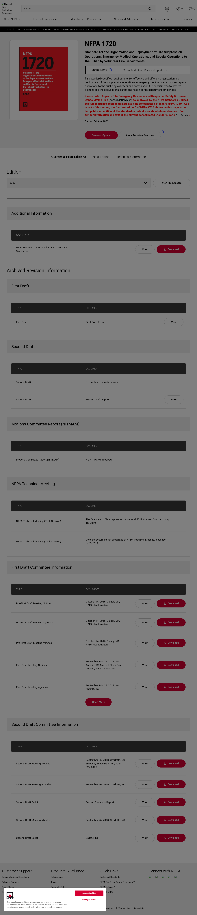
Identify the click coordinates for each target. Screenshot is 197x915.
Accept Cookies (89, 893)
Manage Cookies (89, 900)
